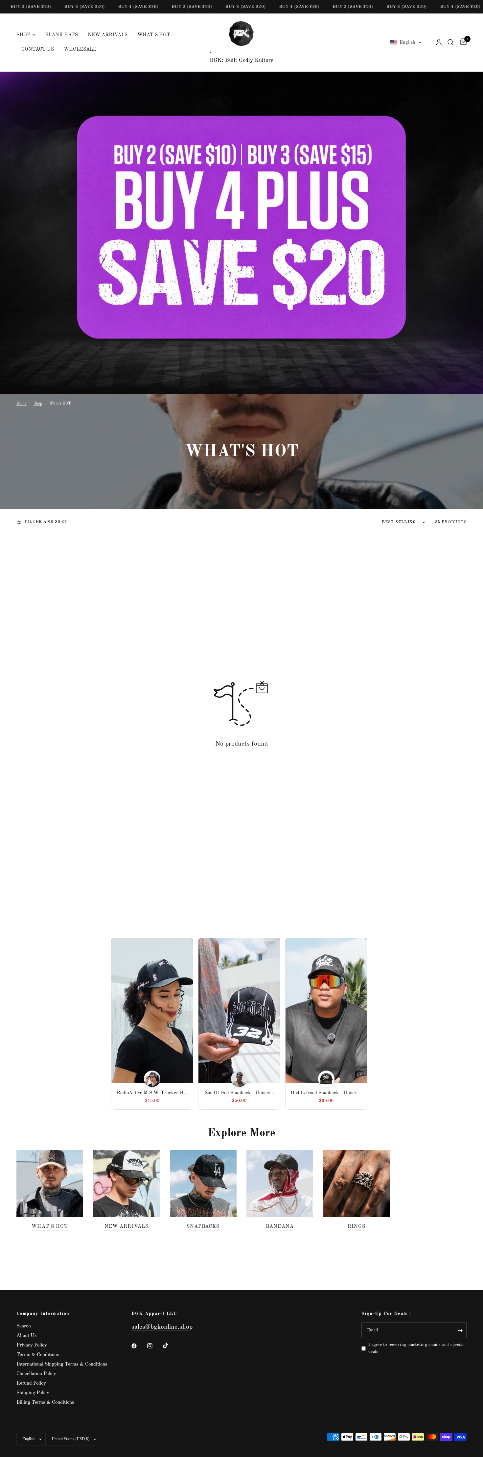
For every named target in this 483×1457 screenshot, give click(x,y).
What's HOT (153, 35)
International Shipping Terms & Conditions (61, 1364)
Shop (23, 35)
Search (23, 1326)
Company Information (43, 1313)
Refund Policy (31, 1383)
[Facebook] (138, 1346)
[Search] (450, 42)
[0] (462, 42)
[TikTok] (170, 1345)
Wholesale (80, 49)
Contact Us (37, 49)
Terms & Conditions (37, 1354)
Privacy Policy (31, 1345)
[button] (406, 42)
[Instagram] (154, 1346)
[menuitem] (28, 35)
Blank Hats (61, 35)
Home (21, 404)
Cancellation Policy (36, 1373)
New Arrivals (107, 35)
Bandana (279, 1226)
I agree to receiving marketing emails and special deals (416, 1348)
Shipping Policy (32, 1393)
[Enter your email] (460, 1330)
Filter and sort (46, 522)
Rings (356, 1226)
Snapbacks (203, 1226)
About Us (26, 1335)
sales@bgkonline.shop (162, 1327)
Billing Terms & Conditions (45, 1402)
